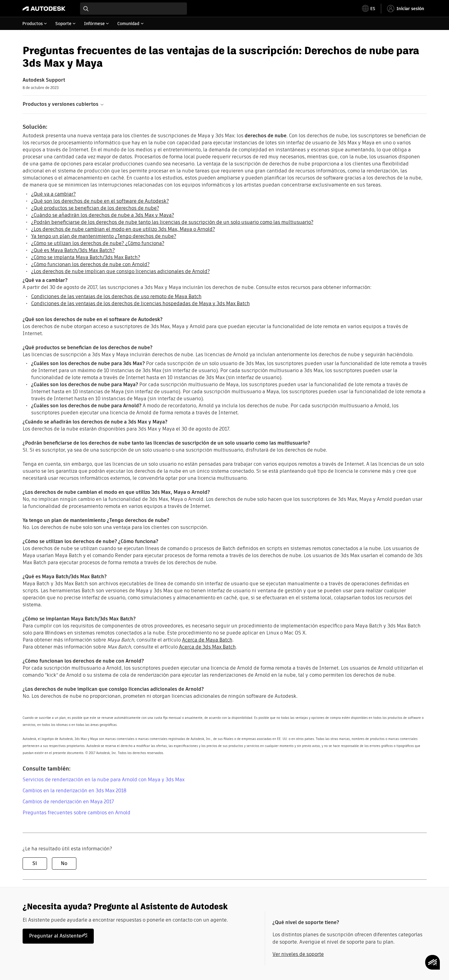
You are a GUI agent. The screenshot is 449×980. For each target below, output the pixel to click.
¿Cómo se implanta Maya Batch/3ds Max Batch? (85, 257)
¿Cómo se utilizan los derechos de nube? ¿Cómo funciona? (97, 243)
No (64, 863)
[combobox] (133, 8)
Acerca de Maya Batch (207, 639)
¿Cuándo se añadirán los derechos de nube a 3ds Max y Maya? (102, 215)
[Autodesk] (44, 8)
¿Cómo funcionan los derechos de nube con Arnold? (90, 264)
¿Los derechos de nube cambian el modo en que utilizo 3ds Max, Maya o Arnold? (123, 229)
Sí (34, 863)
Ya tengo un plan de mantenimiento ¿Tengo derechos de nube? (103, 236)
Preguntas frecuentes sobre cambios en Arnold (76, 812)
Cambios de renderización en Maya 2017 (68, 801)
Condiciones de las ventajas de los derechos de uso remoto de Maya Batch (116, 296)
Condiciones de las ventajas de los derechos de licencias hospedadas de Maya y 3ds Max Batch (140, 303)
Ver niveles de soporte (298, 954)
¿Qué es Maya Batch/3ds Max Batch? (73, 250)
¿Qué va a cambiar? (53, 194)
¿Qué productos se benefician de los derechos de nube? (95, 208)
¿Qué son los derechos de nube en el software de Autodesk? (100, 201)
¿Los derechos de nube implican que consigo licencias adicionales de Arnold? (120, 271)
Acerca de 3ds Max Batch (207, 646)
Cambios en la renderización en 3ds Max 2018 (74, 790)
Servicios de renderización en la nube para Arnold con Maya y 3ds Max (103, 779)
